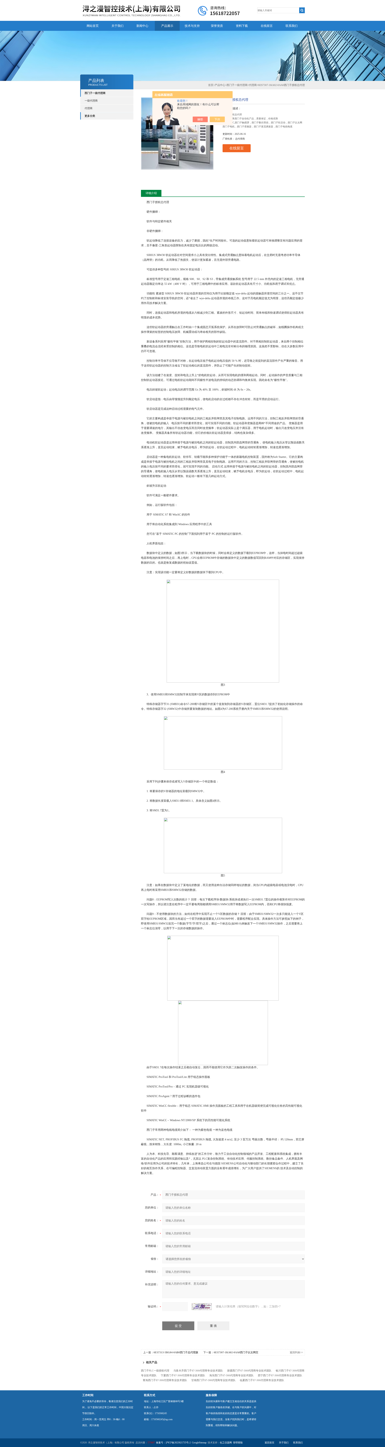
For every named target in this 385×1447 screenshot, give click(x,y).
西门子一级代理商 (95, 93)
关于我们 (117, 25)
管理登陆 (238, 1442)
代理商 (88, 108)
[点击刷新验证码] (202, 1306)
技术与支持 (192, 25)
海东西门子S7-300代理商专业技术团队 (231, 1375)
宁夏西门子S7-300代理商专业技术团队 (183, 1375)
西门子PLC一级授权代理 (155, 1370)
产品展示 (167, 25)
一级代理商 (91, 100)
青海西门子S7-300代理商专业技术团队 (165, 1380)
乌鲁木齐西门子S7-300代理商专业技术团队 (198, 1370)
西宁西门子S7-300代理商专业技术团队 (280, 1375)
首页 (210, 85)
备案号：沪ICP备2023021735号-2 (173, 1442)
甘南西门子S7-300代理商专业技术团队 (213, 1380)
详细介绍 (151, 193)
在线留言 (267, 25)
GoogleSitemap (199, 1442)
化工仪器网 (226, 1442)
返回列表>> (296, 1352)
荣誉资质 (217, 25)
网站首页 (93, 25)
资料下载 (242, 25)
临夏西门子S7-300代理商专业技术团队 (262, 1380)
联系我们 (292, 25)
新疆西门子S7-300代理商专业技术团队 (249, 1370)
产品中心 (220, 85)
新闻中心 (142, 25)
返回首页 (269, 1442)
